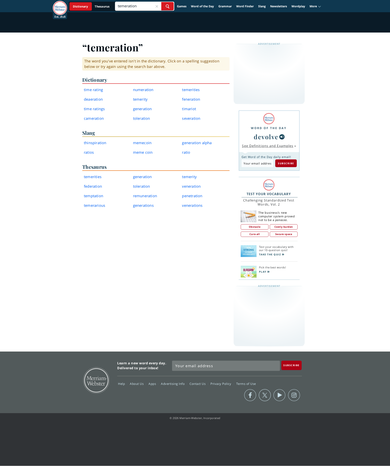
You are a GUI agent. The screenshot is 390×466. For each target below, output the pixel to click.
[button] (315, 6)
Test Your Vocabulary (269, 194)
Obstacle (254, 227)
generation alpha (197, 142)
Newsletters (278, 6)
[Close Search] (157, 6)
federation (93, 186)
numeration (143, 89)
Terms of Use (246, 383)
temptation (93, 195)
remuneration (145, 195)
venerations (192, 205)
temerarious (94, 205)
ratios (89, 152)
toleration (141, 118)
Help (122, 383)
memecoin (142, 142)
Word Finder (245, 6)
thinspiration (95, 142)
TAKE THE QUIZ (270, 254)
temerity (140, 99)
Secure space (283, 234)
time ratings (94, 108)
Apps (152, 383)
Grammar (225, 6)
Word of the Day (202, 6)
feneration (191, 99)
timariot (189, 108)
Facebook (250, 395)
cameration (94, 118)
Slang (262, 6)
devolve (266, 136)
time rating (93, 89)
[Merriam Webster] (269, 118)
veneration (191, 186)
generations (143, 205)
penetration (192, 195)
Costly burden (283, 227)
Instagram (294, 395)
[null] (282, 136)
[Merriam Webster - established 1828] (60, 5)
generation (142, 108)
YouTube (279, 395)
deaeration (93, 99)
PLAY (262, 271)
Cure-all (254, 234)
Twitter (265, 395)
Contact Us (198, 383)
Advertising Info (173, 383)
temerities (191, 89)
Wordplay (298, 6)
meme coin (143, 152)
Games (181, 6)
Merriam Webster (96, 380)
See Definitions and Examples (267, 146)
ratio (186, 152)
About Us (137, 383)
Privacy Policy (221, 383)
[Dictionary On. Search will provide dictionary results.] (91, 6)
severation (191, 118)
